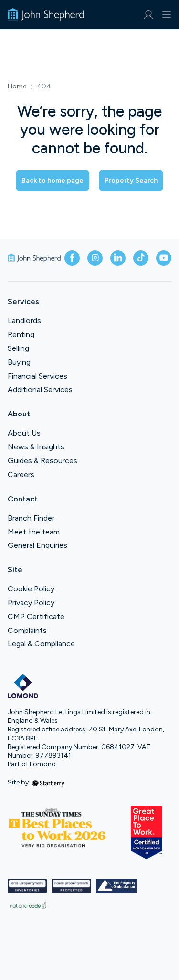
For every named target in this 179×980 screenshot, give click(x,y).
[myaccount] (148, 14)
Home (17, 86)
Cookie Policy (31, 588)
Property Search (131, 180)
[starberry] (48, 782)
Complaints (27, 630)
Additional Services (40, 389)
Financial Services (37, 376)
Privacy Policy (31, 602)
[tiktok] (140, 258)
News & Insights (36, 446)
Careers (21, 474)
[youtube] (163, 258)
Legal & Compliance (41, 643)
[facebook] (72, 258)
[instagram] (95, 258)
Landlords (24, 320)
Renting (21, 334)
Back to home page (52, 180)
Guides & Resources (42, 460)
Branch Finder (31, 518)
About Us (24, 432)
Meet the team (34, 531)
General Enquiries (37, 545)
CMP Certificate (36, 616)
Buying (19, 362)
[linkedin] (118, 258)
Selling (18, 348)
